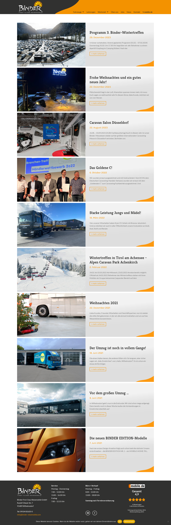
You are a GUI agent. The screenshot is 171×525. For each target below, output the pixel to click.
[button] (78, 12)
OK (120, 521)
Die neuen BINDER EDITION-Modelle (118, 438)
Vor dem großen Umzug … (109, 393)
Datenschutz (129, 521)
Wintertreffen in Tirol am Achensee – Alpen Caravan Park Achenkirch (118, 259)
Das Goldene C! (101, 167)
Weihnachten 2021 (104, 303)
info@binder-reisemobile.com (29, 514)
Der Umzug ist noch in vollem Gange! (118, 348)
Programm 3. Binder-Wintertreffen (117, 32)
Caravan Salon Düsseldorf (109, 122)
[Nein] (168, 521)
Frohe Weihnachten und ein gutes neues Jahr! (115, 79)
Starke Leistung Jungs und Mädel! (115, 212)
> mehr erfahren (98, 54)
